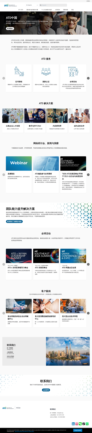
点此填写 (46, 390)
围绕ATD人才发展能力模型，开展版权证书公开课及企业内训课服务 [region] (19, 85)
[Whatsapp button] (87, 423)
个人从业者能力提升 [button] (46, 9)
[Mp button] (80, 423)
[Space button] (76, 423)
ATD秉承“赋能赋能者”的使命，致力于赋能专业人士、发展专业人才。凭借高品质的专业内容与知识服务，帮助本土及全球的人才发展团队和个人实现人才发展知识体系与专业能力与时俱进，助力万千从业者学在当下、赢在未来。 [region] (46, 48)
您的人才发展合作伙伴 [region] (13, 129)
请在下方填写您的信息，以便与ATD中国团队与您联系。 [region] (46, 384)
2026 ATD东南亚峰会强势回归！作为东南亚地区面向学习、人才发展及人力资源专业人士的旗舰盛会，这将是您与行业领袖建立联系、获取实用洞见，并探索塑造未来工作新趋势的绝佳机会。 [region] (73, 185)
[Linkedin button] (73, 423)
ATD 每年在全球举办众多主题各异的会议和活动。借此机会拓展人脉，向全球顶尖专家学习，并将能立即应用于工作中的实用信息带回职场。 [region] (45, 239)
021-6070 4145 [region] (10, 353)
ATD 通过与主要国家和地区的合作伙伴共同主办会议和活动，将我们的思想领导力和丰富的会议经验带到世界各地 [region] (73, 86)
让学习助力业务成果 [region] (79, 129)
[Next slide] (88, 78)
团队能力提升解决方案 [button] (32, 9)
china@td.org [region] (10, 348)
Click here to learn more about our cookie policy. (24, 431)
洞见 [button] (72, 9)
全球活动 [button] (57, 9)
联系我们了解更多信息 (14, 221)
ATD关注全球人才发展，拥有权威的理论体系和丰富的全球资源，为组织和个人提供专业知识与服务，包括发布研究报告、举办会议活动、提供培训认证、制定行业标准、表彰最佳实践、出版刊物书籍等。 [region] (44, 41)
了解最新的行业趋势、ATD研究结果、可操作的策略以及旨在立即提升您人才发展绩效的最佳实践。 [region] (39, 148)
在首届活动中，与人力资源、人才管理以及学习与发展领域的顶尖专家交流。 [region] (73, 271)
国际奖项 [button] (65, 9)
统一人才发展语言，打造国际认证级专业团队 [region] (46, 322)
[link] (88, 1)
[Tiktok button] (83, 423)
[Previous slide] (3, 78)
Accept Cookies (77, 430)
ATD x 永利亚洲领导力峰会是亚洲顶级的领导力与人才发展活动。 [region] (19, 271)
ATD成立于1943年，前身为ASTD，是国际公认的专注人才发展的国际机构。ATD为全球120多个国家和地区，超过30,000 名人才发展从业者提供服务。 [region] (34, 22)
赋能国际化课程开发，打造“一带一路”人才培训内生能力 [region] (73, 320)
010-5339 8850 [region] (10, 357)
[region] (46, 430)
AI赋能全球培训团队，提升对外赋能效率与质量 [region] (19, 322)
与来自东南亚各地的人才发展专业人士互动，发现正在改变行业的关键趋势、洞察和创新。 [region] (46, 272)
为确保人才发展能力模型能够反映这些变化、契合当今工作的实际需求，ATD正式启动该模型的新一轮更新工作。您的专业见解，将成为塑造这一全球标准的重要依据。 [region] (46, 179)
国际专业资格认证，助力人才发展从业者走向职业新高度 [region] (46, 85)
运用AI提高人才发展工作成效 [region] (34, 129)
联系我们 (10, 28)
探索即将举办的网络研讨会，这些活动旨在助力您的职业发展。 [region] (19, 177)
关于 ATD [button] (20, 9)
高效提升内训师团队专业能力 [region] (57, 129)
